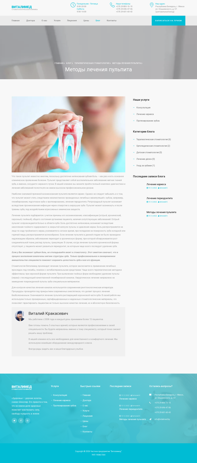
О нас (44, 20)
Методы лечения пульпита (161, 212)
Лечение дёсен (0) (145, 159)
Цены (86, 20)
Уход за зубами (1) (145, 165)
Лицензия (72, 20)
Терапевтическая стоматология (92, 63)
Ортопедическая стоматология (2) (153, 146)
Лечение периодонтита (159, 198)
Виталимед (25, 7)
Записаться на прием (168, 21)
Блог (98, 20)
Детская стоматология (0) (149, 152)
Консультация (143, 107)
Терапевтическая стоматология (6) (153, 139)
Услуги (57, 20)
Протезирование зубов (148, 120)
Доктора (30, 20)
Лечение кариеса (145, 114)
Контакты (111, 20)
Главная (16, 20)
